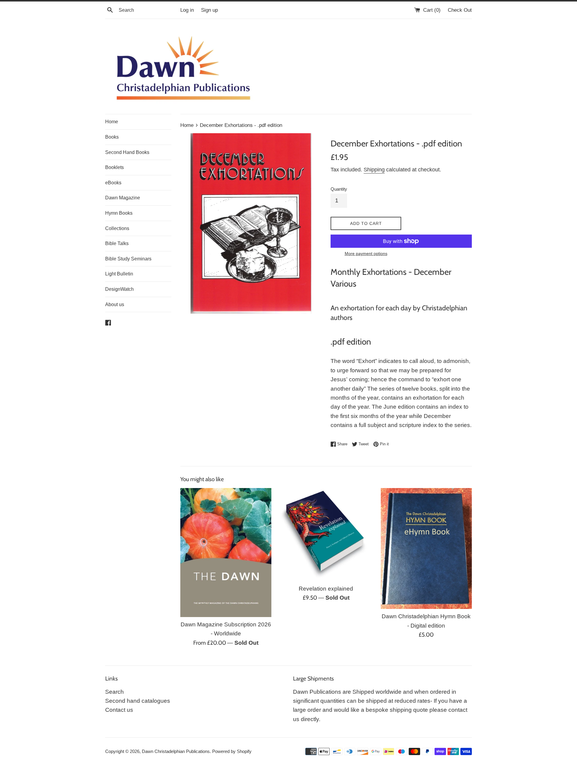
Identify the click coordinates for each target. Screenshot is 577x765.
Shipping (374, 170)
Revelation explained (326, 588)
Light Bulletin (119, 273)
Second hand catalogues (137, 701)
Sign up (209, 10)
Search (114, 692)
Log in (187, 10)
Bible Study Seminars (128, 258)
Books (112, 137)
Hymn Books (119, 213)
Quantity (339, 189)
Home (111, 121)
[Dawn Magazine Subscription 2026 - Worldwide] (225, 552)
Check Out (460, 10)
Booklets (114, 167)
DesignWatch (119, 289)
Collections (117, 228)
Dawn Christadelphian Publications (176, 751)
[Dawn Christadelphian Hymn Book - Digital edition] (426, 548)
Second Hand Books (127, 152)
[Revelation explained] (325, 534)
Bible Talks (117, 243)
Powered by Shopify (232, 751)
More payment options (366, 253)
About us (114, 304)
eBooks (113, 182)
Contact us (119, 710)
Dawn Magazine (122, 197)
